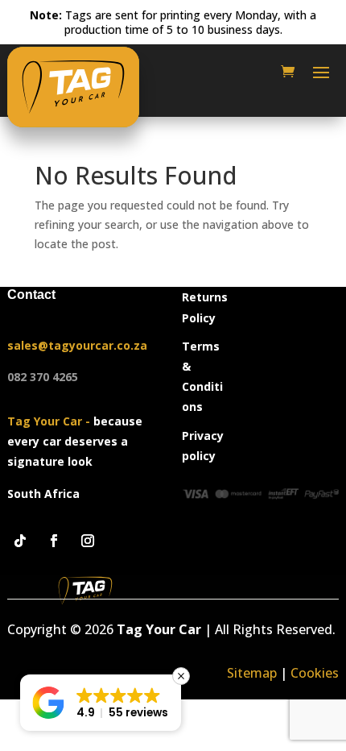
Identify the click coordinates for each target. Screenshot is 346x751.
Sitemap (252, 673)
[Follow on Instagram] (88, 541)
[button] (100, 702)
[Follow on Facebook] (54, 541)
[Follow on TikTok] (20, 541)
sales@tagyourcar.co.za (77, 345)
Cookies (314, 673)
